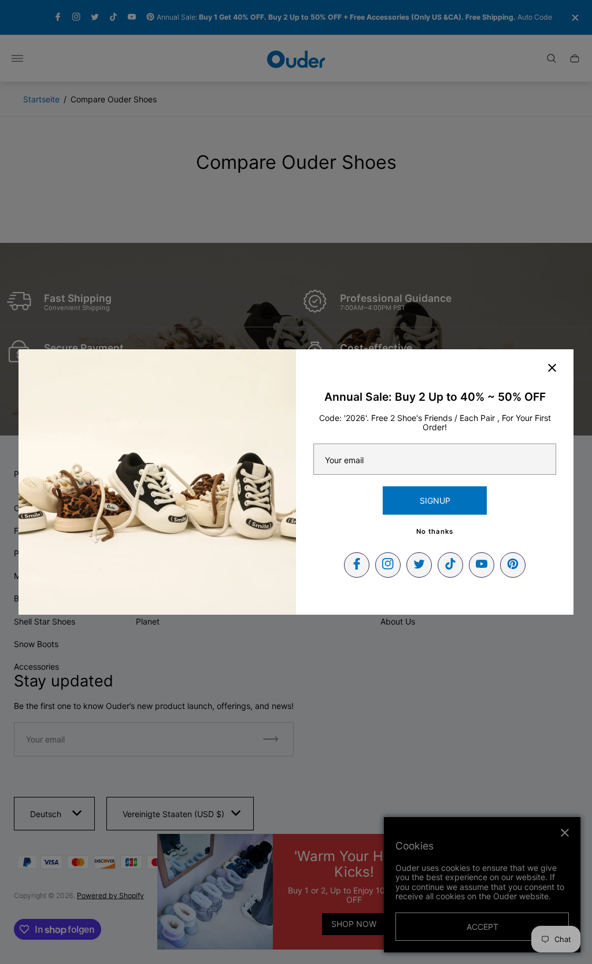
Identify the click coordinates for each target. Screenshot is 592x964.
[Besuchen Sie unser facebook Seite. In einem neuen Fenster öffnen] (356, 565)
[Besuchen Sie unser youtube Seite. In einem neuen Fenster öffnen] (481, 565)
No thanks (434, 531)
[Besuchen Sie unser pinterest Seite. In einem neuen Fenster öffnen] (513, 565)
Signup (435, 500)
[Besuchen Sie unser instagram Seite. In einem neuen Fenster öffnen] (388, 565)
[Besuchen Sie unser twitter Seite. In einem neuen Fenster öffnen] (419, 565)
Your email (344, 460)
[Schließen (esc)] (552, 368)
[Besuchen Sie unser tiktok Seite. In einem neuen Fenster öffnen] (450, 565)
